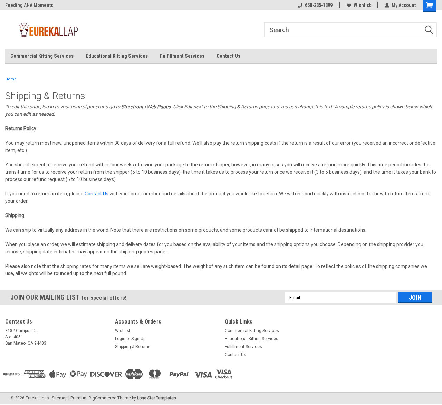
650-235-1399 (319, 5)
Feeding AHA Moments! (30, 5)
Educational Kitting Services (117, 56)
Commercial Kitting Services (42, 56)
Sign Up (138, 338)
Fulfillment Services (182, 56)
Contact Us (228, 56)
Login (120, 338)
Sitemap (59, 398)
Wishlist (362, 5)
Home (11, 79)
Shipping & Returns (133, 346)
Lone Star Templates (156, 398)
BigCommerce (102, 398)
